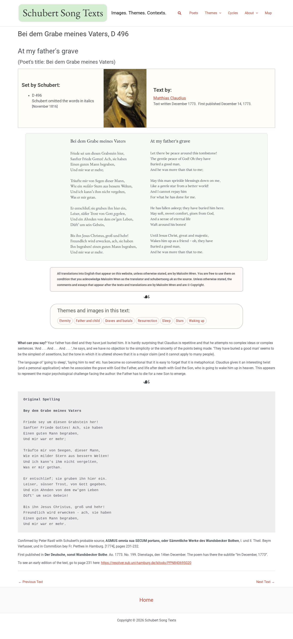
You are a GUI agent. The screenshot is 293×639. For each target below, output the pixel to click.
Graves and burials (119, 321)
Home (146, 600)
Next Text (265, 582)
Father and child (88, 321)
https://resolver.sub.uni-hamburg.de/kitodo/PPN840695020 (146, 563)
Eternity (65, 321)
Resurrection (147, 321)
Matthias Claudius (169, 98)
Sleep (166, 321)
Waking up (196, 321)
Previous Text (30, 582)
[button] (180, 13)
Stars (180, 321)
